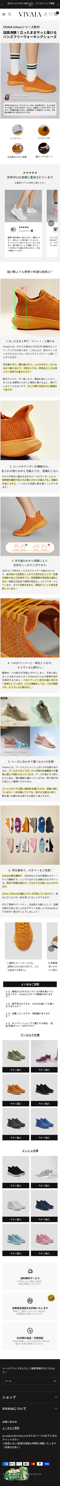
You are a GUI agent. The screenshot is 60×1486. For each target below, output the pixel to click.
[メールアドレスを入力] (54, 1381)
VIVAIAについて (14, 1408)
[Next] (51, 223)
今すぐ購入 (15, 1069)
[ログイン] (46, 14)
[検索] (10, 14)
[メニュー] (4, 14)
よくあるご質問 (10, 1428)
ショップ (9, 1397)
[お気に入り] (51, 14)
